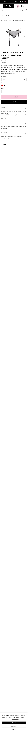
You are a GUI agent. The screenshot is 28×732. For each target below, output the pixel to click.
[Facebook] (4, 144)
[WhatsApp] (2, 144)
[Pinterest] (6, 144)
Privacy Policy (15, 719)
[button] (26, 10)
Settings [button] (14, 729)
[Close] (26, 715)
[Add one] (9, 91)
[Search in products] (8, 10)
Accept (14, 723)
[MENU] (2, 10)
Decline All (13, 726)
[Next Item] (24, 36)
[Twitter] (8, 144)
